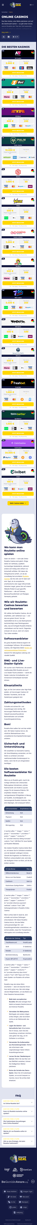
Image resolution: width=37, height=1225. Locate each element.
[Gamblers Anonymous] (15, 1169)
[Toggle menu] (3, 5)
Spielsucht (28, 1220)
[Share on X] (4, 37)
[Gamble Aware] (15, 1181)
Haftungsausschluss (9, 1224)
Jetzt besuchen (18, 72)
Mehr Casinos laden (17, 503)
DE (31, 5)
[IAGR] (7, 1169)
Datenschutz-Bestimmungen (13, 1220)
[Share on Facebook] (9, 37)
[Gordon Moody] (18, 1175)
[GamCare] (26, 1169)
